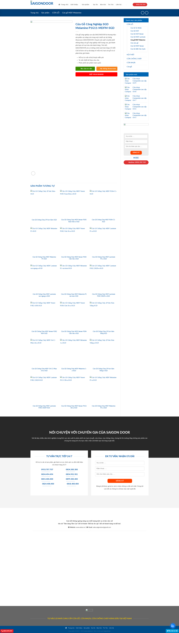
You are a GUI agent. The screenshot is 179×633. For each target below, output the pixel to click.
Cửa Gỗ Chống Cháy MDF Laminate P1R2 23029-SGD (44, 407)
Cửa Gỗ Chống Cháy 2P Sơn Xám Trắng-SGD (103, 332)
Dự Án (95, 4)
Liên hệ (118, 4)
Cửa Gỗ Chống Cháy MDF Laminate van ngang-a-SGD (44, 295)
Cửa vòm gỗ (134, 43)
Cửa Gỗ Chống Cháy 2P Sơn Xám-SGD (44, 220)
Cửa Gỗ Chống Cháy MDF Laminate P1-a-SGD (103, 258)
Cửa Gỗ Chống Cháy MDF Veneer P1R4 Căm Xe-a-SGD (73, 332)
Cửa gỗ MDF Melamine (71, 13)
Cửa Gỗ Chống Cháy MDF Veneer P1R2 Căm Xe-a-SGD (73, 258)
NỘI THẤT (130, 54)
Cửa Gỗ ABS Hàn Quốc (138, 49)
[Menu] (129, 4)
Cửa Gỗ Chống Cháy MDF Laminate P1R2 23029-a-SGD (103, 295)
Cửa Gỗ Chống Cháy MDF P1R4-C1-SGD (103, 220)
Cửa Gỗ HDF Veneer (137, 34)
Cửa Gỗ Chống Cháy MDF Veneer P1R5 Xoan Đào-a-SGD (73, 220)
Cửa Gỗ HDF (135, 31)
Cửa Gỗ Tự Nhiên (136, 28)
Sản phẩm (85, 4)
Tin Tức (111, 4)
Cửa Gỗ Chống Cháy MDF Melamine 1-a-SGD (73, 369)
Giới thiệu (74, 4)
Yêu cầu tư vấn (173, 631)
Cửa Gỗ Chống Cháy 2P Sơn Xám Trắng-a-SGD (103, 369)
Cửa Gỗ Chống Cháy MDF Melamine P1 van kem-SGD (74, 295)
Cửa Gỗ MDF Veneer (137, 46)
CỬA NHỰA (131, 62)
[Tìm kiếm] (124, 4)
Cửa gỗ (129, 67)
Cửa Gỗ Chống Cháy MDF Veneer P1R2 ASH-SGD (44, 332)
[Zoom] (33, 173)
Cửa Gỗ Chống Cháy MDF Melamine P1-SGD (44, 258)
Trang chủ (64, 4)
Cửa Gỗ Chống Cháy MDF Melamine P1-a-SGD (103, 407)
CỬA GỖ (55, 13)
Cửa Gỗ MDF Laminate (138, 37)
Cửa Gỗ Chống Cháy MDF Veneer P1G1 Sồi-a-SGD (74, 407)
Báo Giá (103, 4)
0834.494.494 (7, 631)
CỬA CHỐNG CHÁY (134, 59)
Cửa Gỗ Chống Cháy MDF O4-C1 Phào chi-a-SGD (44, 369)
